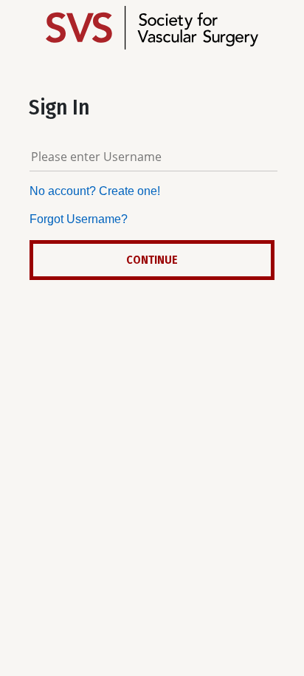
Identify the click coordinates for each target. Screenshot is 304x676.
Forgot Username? (79, 219)
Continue (152, 260)
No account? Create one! (95, 191)
